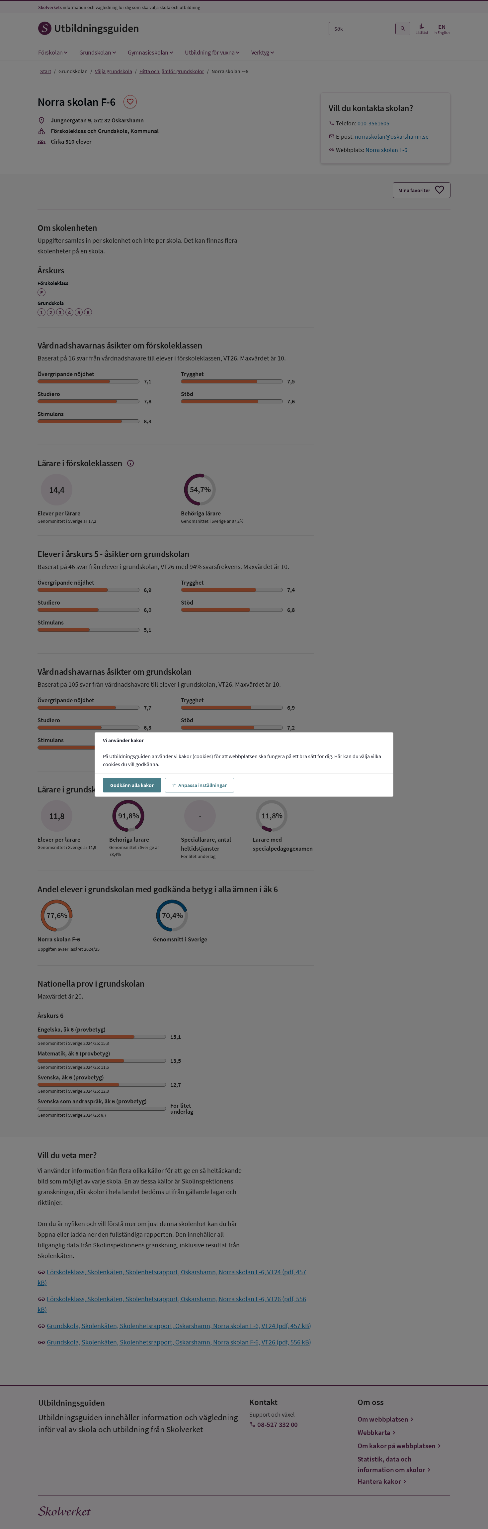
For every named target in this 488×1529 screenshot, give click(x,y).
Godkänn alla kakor (132, 785)
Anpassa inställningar (202, 785)
